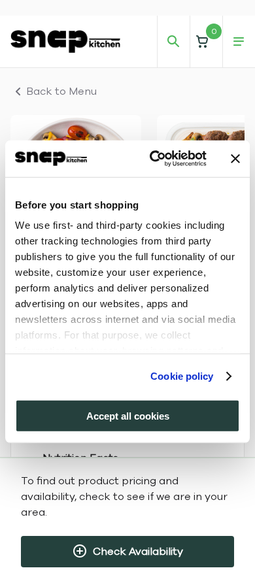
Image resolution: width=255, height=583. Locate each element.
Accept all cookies (127, 415)
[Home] (65, 41)
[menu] (238, 42)
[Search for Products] (173, 42)
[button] (206, 41)
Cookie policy (181, 376)
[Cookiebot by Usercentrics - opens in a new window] (155, 158)
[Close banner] (235, 158)
